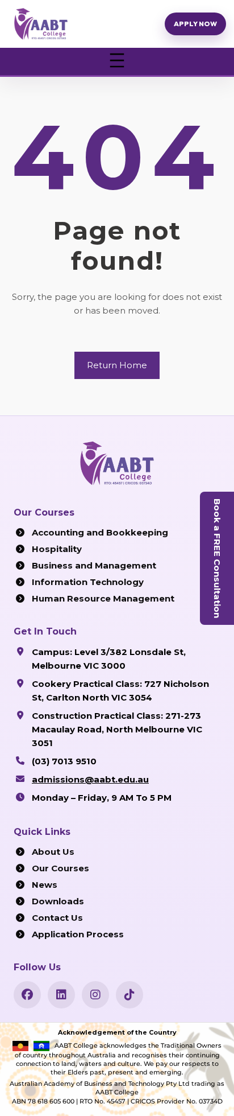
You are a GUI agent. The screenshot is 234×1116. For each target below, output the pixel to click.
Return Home (117, 365)
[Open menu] (117, 61)
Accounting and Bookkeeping (100, 532)
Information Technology (88, 581)
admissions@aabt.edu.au (90, 779)
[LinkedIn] (61, 994)
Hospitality (57, 548)
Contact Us (57, 917)
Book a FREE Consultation (217, 558)
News (44, 884)
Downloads (58, 901)
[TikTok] (129, 994)
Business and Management (94, 565)
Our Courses (60, 868)
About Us (53, 851)
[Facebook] (27, 994)
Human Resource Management (103, 598)
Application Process (78, 934)
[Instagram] (95, 994)
